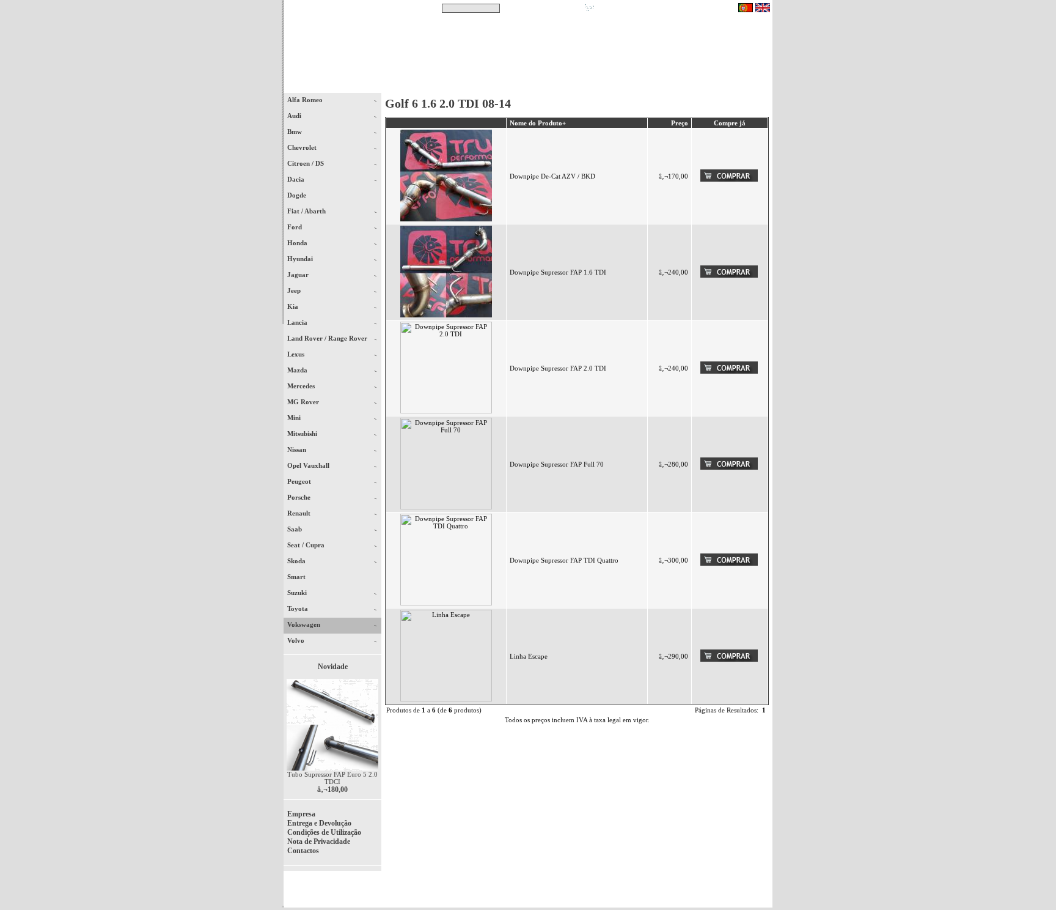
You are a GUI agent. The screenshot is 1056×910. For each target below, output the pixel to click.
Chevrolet (302, 147)
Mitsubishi (303, 433)
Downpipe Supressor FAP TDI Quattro (564, 560)
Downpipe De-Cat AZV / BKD (552, 176)
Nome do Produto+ (538, 123)
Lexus (296, 354)
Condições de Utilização (324, 832)
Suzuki (298, 592)
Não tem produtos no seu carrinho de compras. (666, 8)
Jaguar (298, 274)
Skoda (297, 560)
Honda (298, 242)
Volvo (296, 640)
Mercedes (302, 386)
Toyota (298, 608)
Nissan (297, 449)
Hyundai (301, 258)
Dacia (296, 179)
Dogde (302, 195)
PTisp (761, 893)
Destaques (442, 85)
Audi (295, 115)
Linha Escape (529, 656)
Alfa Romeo (305, 99)
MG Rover (304, 401)
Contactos (736, 85)
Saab (295, 529)
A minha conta (638, 85)
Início (332, 85)
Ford (295, 227)
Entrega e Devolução (319, 823)
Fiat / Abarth (307, 211)
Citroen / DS (306, 163)
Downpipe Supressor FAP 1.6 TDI (558, 272)
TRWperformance (744, 885)
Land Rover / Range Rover (328, 338)
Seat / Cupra (306, 545)
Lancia (298, 322)
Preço (679, 123)
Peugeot (300, 481)
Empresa (301, 814)
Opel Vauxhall (309, 465)
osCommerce (677, 893)
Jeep (294, 290)
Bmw (295, 131)
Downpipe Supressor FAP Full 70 (557, 464)
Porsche (299, 497)
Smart (302, 576)
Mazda (298, 370)
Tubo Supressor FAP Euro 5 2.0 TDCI (332, 778)
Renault (299, 513)
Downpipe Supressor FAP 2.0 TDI (558, 368)
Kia (293, 306)
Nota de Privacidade (318, 841)
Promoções (540, 85)
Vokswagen (304, 624)
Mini (294, 417)
